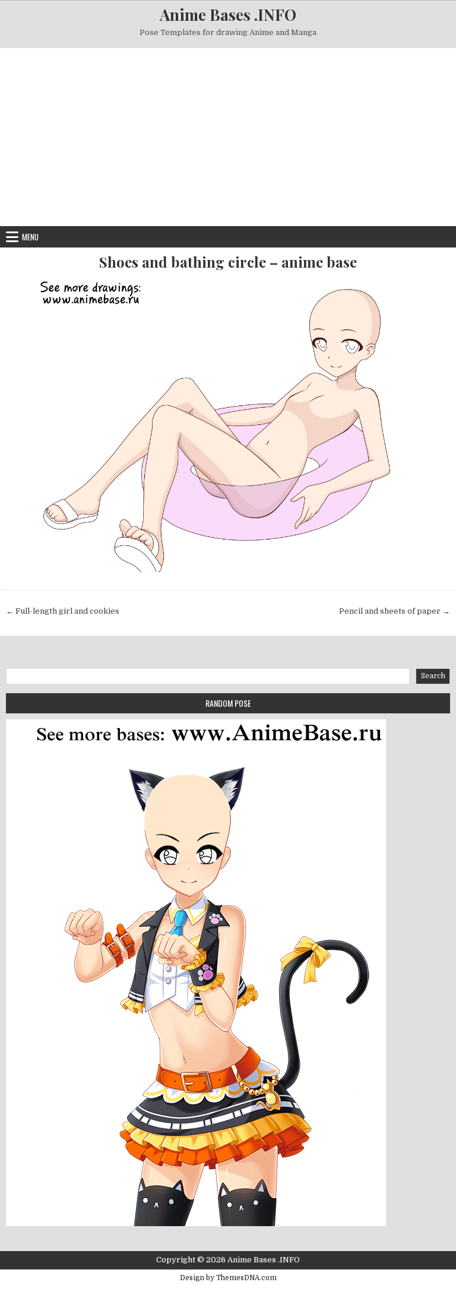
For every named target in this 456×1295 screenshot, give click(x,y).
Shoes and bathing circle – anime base (228, 262)
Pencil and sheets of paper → (394, 611)
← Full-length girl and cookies (62, 611)
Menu (30, 237)
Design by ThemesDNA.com (228, 1278)
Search (433, 676)
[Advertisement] (228, 137)
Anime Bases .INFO (228, 14)
